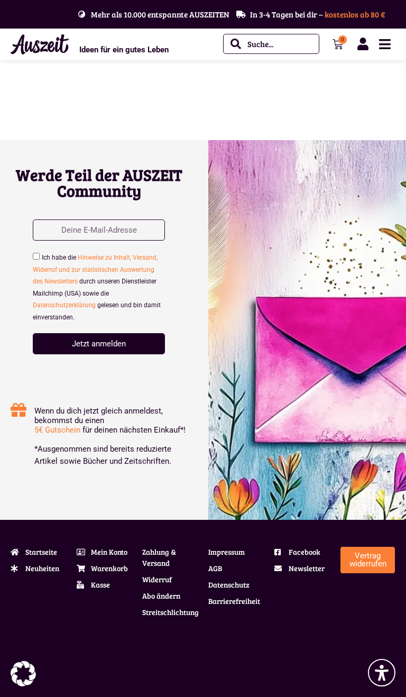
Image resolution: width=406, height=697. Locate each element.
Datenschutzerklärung (64, 305)
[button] (23, 673)
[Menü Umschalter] (384, 44)
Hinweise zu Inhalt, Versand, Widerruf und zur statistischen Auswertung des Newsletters (95, 269)
